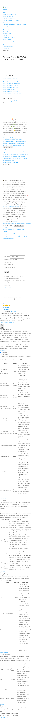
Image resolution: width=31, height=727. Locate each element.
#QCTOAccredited (21, 136)
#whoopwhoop (20, 145)
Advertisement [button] (4, 652)
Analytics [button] (2, 571)
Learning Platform (8, 46)
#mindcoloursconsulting (9, 145)
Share (5, 153)
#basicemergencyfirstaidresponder (12, 139)
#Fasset (5, 223)
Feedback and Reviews (9, 37)
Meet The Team (7, 33)
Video (4, 149)
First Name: (7, 256)
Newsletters (6, 43)
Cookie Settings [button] (4, 322)
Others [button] (2, 704)
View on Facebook (13, 151)
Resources (6, 45)
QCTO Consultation (8, 13)
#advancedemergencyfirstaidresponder (13, 143)
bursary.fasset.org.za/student (11, 206)
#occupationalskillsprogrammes (11, 138)
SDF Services (6, 28)
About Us (5, 31)
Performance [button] (3, 510)
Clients (5, 35)
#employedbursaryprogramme (15, 223)
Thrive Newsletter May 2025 (10, 87)
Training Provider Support (10, 30)
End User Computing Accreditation (12, 20)
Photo (5, 227)
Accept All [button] (11, 322)
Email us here (7, 287)
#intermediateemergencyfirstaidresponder (14, 141)
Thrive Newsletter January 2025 (11, 91)
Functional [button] (3, 498)
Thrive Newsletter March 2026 (11, 82)
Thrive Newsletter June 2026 (10, 78)
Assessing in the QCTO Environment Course (14, 24)
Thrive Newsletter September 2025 (12, 83)
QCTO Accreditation (8, 11)
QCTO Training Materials (9, 14)
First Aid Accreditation (9, 18)
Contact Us (6, 48)
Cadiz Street (13, 311)
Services (5, 9)
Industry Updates (7, 39)
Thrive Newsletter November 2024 (12, 95)
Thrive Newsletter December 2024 (12, 93)
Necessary (4, 352)
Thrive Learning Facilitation (10, 101)
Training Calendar (8, 26)
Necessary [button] (2, 350)
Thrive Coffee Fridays (8, 41)
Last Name (7, 259)
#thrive (14, 136)
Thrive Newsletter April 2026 (10, 80)
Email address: (8, 262)
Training (5, 22)
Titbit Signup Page (8, 16)
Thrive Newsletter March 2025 (11, 89)
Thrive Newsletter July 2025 (10, 85)
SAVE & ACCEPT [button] (4, 717)
